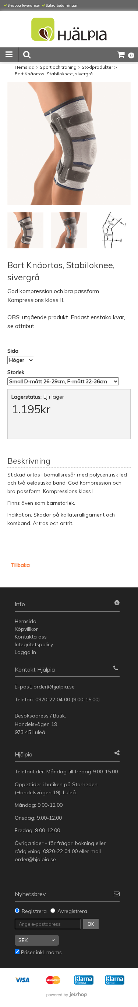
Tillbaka (20, 565)
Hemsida (25, 67)
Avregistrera (72, 911)
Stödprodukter (97, 67)
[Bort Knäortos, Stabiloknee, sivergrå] (69, 143)
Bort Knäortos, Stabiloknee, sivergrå (54, 73)
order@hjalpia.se (54, 686)
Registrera (34, 911)
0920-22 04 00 (52, 699)
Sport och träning (58, 67)
